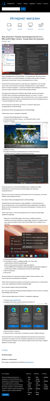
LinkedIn (46, 386)
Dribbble (46, 388)
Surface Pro (10, 3)
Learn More (5, 394)
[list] (25, 27)
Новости (5, 350)
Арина (9, 41)
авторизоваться (29, 362)
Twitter (45, 384)
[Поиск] (23, 9)
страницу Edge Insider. (15, 300)
